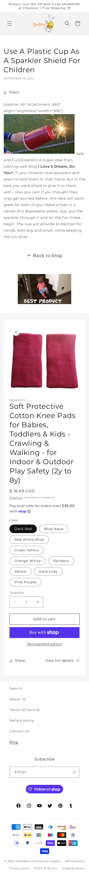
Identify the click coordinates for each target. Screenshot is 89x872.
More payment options (44, 644)
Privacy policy (19, 868)
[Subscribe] (74, 772)
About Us (17, 699)
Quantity (16, 592)
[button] (9, 23)
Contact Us (19, 731)
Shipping (15, 497)
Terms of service (45, 868)
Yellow (20, 571)
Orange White (27, 561)
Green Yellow (26, 550)
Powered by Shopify (45, 861)
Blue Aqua (53, 529)
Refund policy (21, 720)
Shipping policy (73, 868)
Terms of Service (24, 710)
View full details (59, 660)
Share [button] (14, 92)
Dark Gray (48, 571)
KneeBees (23, 861)
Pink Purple (25, 582)
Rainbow (61, 561)
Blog (13, 742)
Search (15, 688)
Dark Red (23, 529)
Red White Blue (29, 539)
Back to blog (47, 255)
